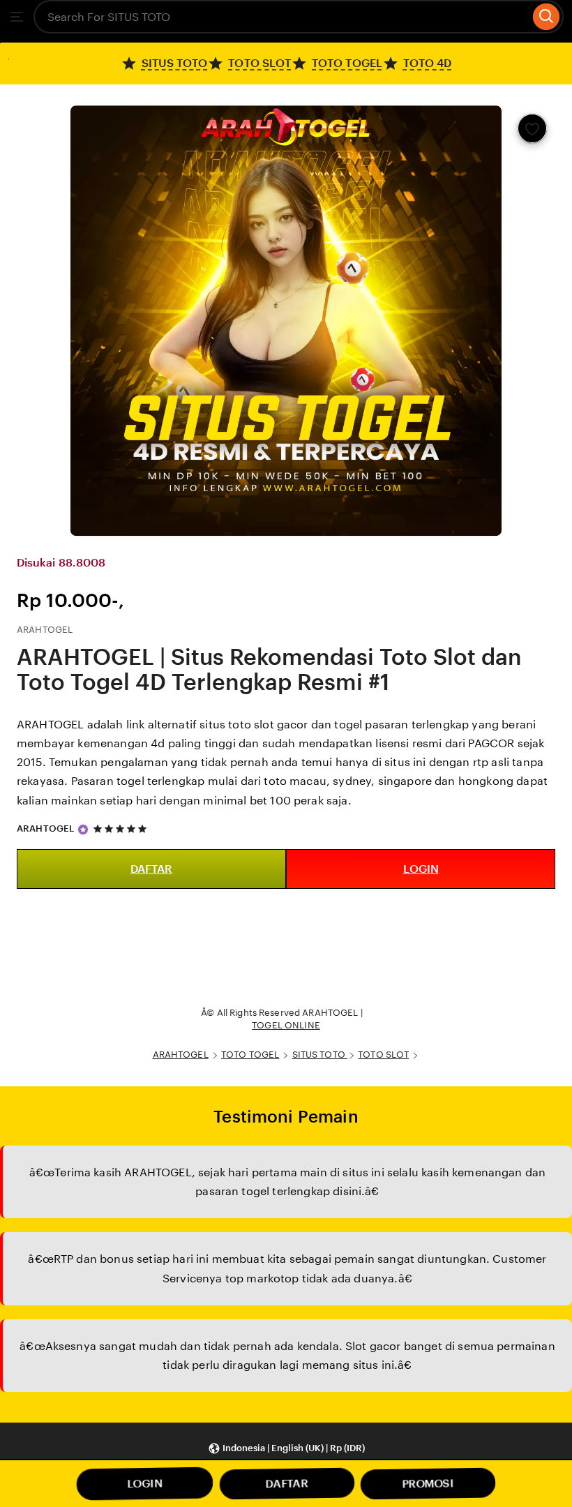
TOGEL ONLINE (286, 1025)
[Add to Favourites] (532, 128)
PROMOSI (428, 1484)
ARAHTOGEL (45, 828)
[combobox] (281, 16)
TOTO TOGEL (250, 1054)
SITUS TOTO (319, 1054)
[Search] (546, 16)
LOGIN (421, 869)
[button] (286, 1448)
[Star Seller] (83, 830)
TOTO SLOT (383, 1054)
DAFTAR (151, 869)
